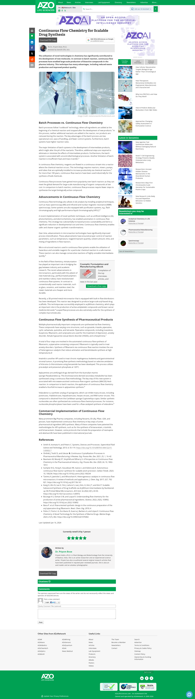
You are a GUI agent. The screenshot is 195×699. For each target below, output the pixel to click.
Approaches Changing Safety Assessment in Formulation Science (144, 123)
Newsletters (116, 645)
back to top (147, 672)
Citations (43, 581)
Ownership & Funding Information (142, 658)
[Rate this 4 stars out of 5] (81, 538)
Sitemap (137, 651)
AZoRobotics (42, 645)
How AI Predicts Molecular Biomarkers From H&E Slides (146, 109)
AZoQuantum (67, 645)
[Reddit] (32, 59)
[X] (32, 53)
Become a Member (118, 642)
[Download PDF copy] (32, 30)
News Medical (67, 651)
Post (40, 622)
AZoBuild (41, 654)
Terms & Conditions (141, 645)
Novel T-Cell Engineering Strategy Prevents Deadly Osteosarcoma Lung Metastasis (145, 159)
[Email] (32, 65)
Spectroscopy (134, 241)
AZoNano (41, 642)
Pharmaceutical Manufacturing (140, 230)
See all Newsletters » (127, 251)
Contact (114, 648)
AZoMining (66, 639)
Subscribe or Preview (136, 223)
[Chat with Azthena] (189, 694)
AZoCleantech (43, 648)
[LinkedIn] (32, 42)
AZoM (40, 639)
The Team (115, 639)
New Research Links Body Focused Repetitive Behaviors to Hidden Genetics (145, 199)
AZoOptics (41, 651)
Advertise (138, 642)
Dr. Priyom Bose (63, 551)
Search (137, 639)
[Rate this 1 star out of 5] (69, 538)
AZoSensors (66, 642)
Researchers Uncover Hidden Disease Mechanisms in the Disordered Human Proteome (144, 173)
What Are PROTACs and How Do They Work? (146, 95)
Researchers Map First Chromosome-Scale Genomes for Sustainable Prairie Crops (145, 186)
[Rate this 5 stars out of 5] (85, 538)
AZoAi (64, 648)
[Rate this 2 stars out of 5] (73, 538)
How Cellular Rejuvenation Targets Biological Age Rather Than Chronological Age (146, 70)
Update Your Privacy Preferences (55, 696)
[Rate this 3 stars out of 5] (77, 538)
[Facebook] (32, 48)
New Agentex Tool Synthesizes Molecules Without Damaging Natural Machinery (146, 145)
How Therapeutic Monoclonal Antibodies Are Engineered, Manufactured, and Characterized (146, 84)
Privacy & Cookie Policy (142, 648)
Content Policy (139, 654)
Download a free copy (96, 286)
